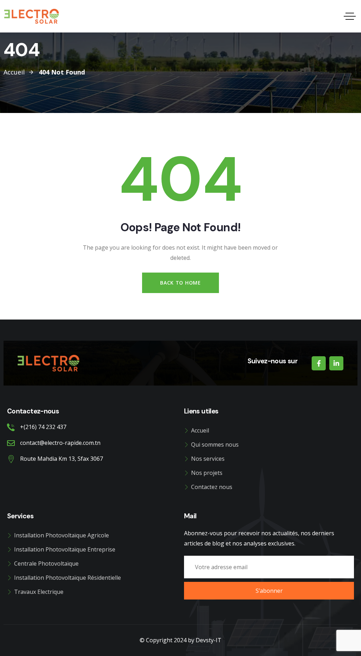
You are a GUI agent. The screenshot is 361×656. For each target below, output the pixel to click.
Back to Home (180, 282)
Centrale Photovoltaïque (46, 563)
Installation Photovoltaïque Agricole (61, 535)
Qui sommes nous (215, 444)
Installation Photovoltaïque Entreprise (64, 549)
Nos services (208, 459)
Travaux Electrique (38, 592)
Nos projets (206, 473)
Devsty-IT (208, 640)
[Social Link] (319, 363)
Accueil (200, 430)
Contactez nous (211, 487)
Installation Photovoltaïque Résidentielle (67, 578)
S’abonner (269, 591)
